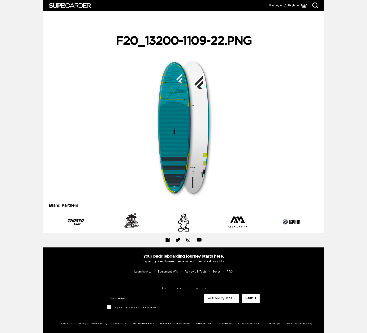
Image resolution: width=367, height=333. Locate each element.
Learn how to (143, 272)
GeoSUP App (272, 324)
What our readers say (299, 324)
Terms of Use (203, 324)
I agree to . (135, 307)
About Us (66, 324)
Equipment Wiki (168, 272)
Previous (46, 222)
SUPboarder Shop (143, 324)
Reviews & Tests (195, 272)
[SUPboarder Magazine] (70, 5)
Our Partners (224, 324)
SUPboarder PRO (248, 324)
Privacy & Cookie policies (141, 307)
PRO (230, 272)
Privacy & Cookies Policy (92, 324)
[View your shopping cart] (304, 5)
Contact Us (120, 324)
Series (217, 272)
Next (321, 222)
